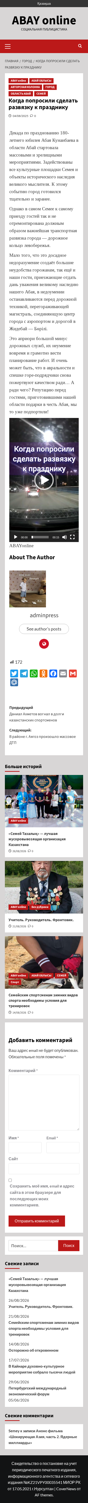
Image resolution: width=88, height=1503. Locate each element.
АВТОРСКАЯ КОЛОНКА (25, 87)
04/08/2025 (20, 116)
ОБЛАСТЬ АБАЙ (21, 94)
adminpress (44, 615)
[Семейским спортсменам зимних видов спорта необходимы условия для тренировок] (44, 962)
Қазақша (44, 3)
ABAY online (44, 20)
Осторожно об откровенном (33, 1350)
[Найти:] (33, 1245)
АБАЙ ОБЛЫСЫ (41, 81)
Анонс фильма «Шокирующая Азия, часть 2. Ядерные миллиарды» (43, 1437)
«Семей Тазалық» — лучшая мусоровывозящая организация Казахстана (37, 839)
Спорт (15, 982)
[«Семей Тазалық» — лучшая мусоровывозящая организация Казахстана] (44, 801)
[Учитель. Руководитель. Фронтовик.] (44, 887)
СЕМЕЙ (41, 94)
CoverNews (66, 1488)
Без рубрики (40, 907)
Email (52, 1137)
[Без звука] (64, 537)
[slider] (40, 537)
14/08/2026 (19, 1013)
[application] (44, 480)
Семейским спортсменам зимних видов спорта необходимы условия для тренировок (43, 1000)
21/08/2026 (19, 926)
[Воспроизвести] (15, 537)
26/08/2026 (19, 851)
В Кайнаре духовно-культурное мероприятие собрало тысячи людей (42, 1369)
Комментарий (23, 1070)
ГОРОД (50, 87)
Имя (14, 1137)
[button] (10, 46)
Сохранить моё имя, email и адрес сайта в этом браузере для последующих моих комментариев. (42, 1195)
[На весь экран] (72, 537)
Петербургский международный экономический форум (37, 1391)
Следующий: (42, 736)
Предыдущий (36, 714)
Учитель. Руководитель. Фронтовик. (41, 920)
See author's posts (44, 628)
